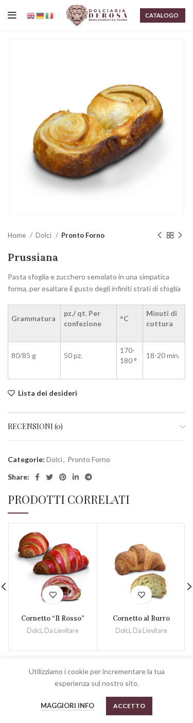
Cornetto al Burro (141, 618)
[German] (40, 15)
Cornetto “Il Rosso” (52, 618)
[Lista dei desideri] (53, 595)
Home (17, 235)
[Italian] (50, 15)
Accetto (129, 706)
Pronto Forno (82, 235)
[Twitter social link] (49, 477)
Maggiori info (67, 705)
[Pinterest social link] (62, 477)
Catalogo (162, 15)
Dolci (44, 235)
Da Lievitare (61, 630)
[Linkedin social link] (75, 477)
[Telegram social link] (88, 477)
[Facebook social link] (37, 477)
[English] (31, 15)
